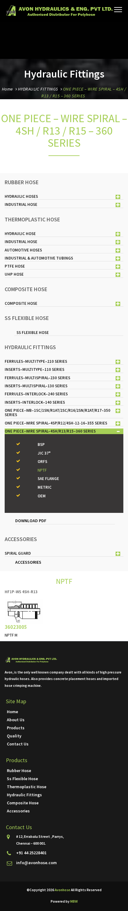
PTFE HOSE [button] (15, 266)
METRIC (45, 487)
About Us (16, 719)
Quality (14, 736)
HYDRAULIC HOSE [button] (20, 233)
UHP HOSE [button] (14, 274)
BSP (41, 444)
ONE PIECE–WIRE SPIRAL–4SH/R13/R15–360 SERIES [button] (50, 431)
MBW (74, 901)
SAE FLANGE (48, 478)
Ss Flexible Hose (22, 778)
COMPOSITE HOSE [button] (21, 303)
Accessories (18, 811)
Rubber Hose (19, 770)
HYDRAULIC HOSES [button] (21, 196)
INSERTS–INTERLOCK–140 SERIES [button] (35, 402)
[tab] (64, 197)
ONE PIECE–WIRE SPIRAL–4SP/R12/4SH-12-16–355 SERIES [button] (56, 423)
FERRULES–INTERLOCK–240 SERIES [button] (36, 394)
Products (16, 728)
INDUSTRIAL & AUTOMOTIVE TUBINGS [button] (39, 258)
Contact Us (18, 744)
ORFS (42, 461)
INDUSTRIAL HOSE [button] (21, 204)
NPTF (42, 470)
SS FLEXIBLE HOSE (32, 332)
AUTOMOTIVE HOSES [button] (23, 250)
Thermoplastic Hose (26, 786)
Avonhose (63, 890)
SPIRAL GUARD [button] (18, 553)
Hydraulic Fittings (24, 795)
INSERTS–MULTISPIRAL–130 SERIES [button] (36, 386)
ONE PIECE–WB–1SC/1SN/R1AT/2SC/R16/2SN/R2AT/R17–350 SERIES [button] (57, 412)
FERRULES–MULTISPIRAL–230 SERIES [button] (37, 377)
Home (7, 89)
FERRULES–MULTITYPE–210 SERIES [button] (36, 361)
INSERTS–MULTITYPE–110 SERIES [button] (34, 369)
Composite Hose (23, 803)
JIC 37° (44, 453)
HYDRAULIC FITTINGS (38, 89)
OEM (42, 496)
